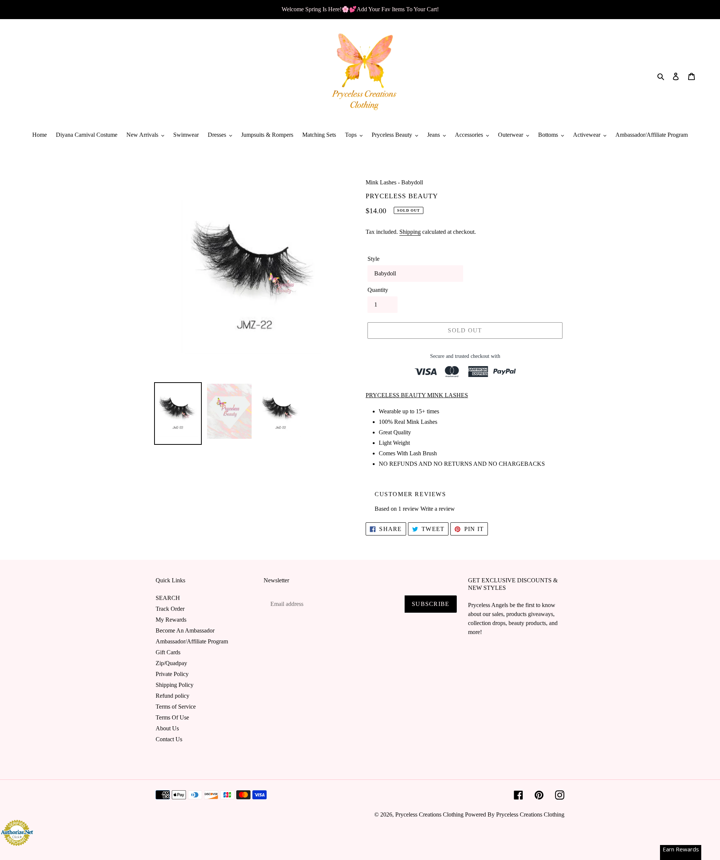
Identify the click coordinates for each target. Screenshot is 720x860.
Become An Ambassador (185, 630)
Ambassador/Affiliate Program (192, 641)
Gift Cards (168, 652)
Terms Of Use (172, 717)
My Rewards (171, 619)
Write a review (437, 509)
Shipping (410, 232)
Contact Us (169, 739)
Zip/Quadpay (171, 663)
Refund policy (172, 695)
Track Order (170, 609)
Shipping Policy (175, 685)
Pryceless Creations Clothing (429, 814)
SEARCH (168, 598)
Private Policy (172, 674)
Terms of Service (176, 706)
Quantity (378, 290)
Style (374, 259)
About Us (167, 728)
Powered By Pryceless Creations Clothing (514, 814)
